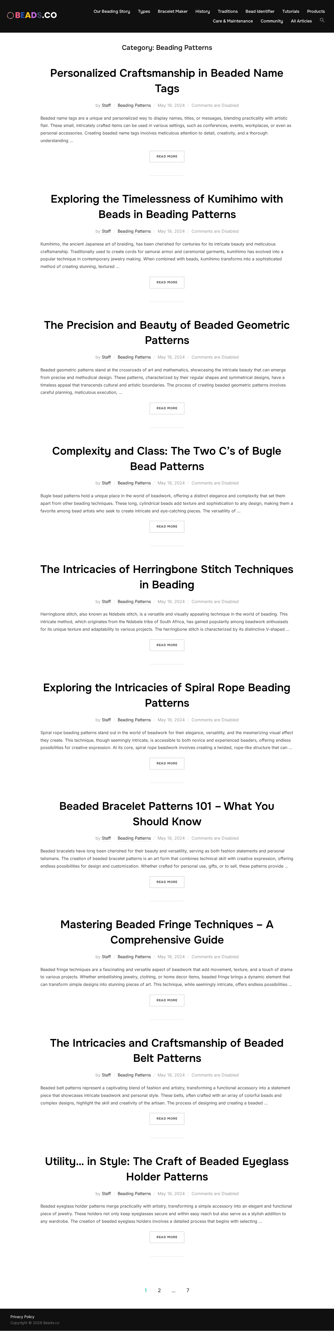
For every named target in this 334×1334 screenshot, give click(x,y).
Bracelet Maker (173, 11)
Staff (106, 105)
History (202, 11)
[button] (322, 20)
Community (272, 21)
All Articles (301, 21)
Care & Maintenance (233, 21)
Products (316, 11)
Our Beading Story (112, 11)
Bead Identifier (260, 11)
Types (144, 11)
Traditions (228, 11)
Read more (170, 156)
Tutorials (290, 11)
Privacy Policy (22, 1316)
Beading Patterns (134, 105)
